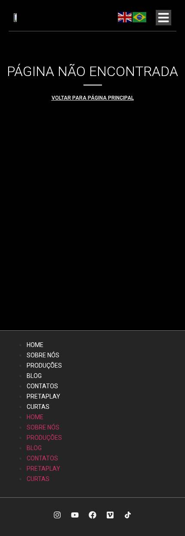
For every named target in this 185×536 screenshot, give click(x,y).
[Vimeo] (110, 515)
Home (35, 344)
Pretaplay (43, 396)
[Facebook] (92, 515)
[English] (125, 16)
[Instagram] (57, 515)
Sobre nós (43, 355)
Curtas (38, 406)
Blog (34, 375)
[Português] (140, 16)
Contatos (42, 386)
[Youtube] (75, 515)
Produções (44, 365)
